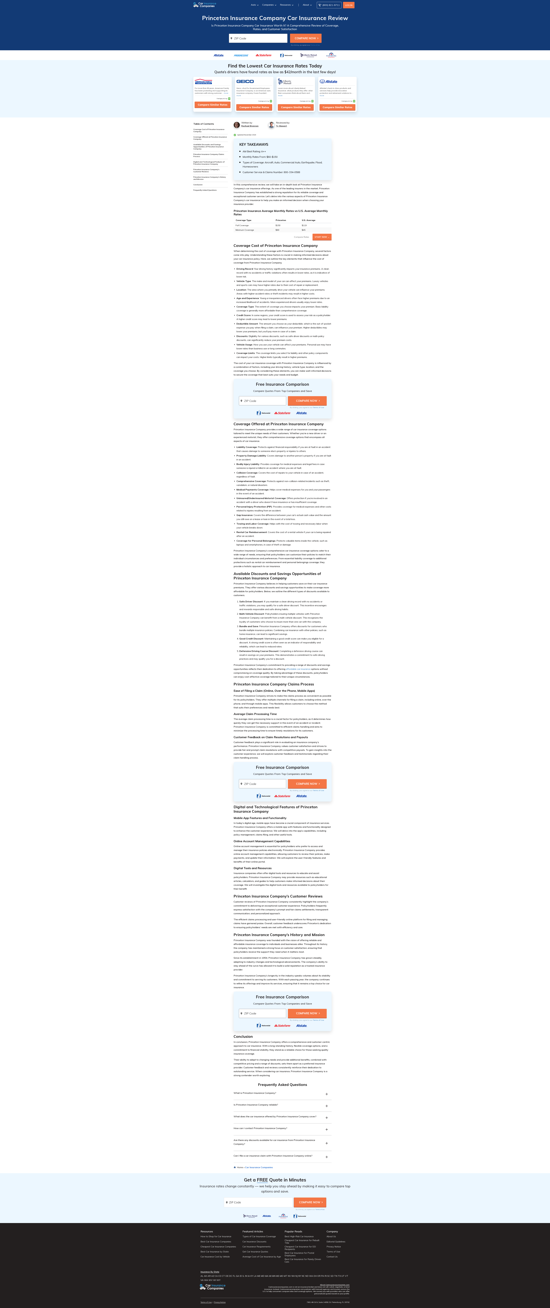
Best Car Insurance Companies (216, 1241)
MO (281, 1276)
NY (299, 1276)
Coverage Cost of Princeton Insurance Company (208, 130)
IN (246, 1276)
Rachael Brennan (250, 126)
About (306, 4)
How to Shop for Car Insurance (216, 1236)
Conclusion (198, 185)
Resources (285, 4)
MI (270, 1276)
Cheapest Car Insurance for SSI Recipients (300, 1248)
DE (226, 1276)
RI (326, 1276)
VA (202, 1280)
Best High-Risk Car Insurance (299, 1236)
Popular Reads (293, 1231)
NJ (296, 1276)
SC (328, 1276)
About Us (331, 1236)
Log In (348, 5)
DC (230, 1276)
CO (219, 1276)
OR (319, 1276)
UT (342, 1276)
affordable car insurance (298, 669)
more (226, 93)
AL (202, 1276)
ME (258, 1276)
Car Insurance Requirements (256, 1246)
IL (243, 1276)
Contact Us (332, 1256)
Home (240, 1167)
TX (339, 1276)
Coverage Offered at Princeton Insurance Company (210, 138)
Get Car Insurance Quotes (255, 1251)
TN (335, 1276)
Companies (268, 4)
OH (315, 1276)
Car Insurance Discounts (254, 1241)
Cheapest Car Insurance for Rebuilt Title (302, 1241)
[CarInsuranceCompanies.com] (204, 4)
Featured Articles (252, 1231)
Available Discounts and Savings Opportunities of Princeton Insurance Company (208, 146)
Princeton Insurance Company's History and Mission (209, 178)
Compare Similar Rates (212, 104)
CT (223, 1276)
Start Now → (322, 237)
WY (218, 1280)
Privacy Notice (334, 1246)
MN (273, 1276)
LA (255, 1276)
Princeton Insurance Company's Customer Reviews (206, 170)
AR (209, 1276)
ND (307, 1276)
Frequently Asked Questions (205, 190)
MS (277, 1276)
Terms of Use (315, 45)
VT (346, 1276)
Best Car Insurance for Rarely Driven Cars (303, 1260)
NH (293, 1276)
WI (214, 1280)
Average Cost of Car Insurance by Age (261, 1256)
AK (205, 1276)
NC (303, 1276)
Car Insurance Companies (259, 1167)
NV (289, 1276)
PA (322, 1276)
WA (311, 1276)
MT (285, 1276)
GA (237, 1276)
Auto (253, 4)
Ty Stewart (281, 126)
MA (266, 1276)
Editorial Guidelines (336, 1241)
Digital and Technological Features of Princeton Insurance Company (209, 163)
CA (216, 1276)
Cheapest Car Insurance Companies (218, 1246)
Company (332, 1231)
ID (241, 1276)
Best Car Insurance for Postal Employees (299, 1254)
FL (234, 1276)
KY (251, 1276)
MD (262, 1276)
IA (249, 1276)
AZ (212, 1276)
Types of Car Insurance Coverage (259, 1236)
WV (211, 1280)
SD (332, 1276)
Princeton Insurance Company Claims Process (208, 155)
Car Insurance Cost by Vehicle (215, 1256)
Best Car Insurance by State (215, 1251)
